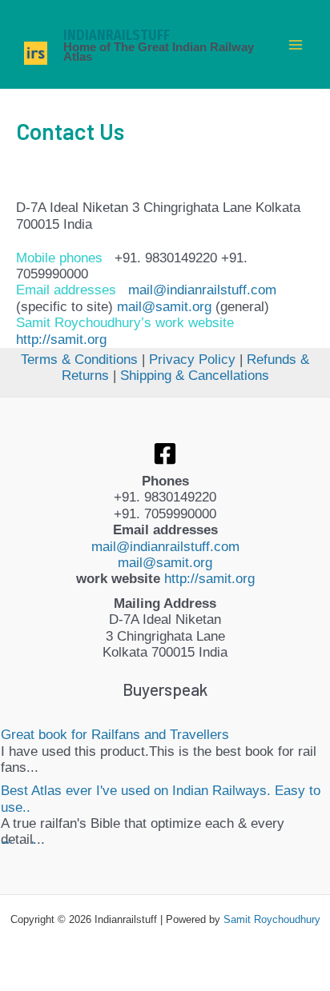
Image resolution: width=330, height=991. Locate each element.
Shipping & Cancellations (194, 375)
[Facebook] (165, 454)
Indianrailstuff (116, 35)
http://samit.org (61, 339)
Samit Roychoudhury (271, 919)
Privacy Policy (192, 359)
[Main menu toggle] (296, 44)
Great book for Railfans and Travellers (115, 734)
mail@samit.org (164, 306)
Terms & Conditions (79, 359)
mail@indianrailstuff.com (202, 290)
